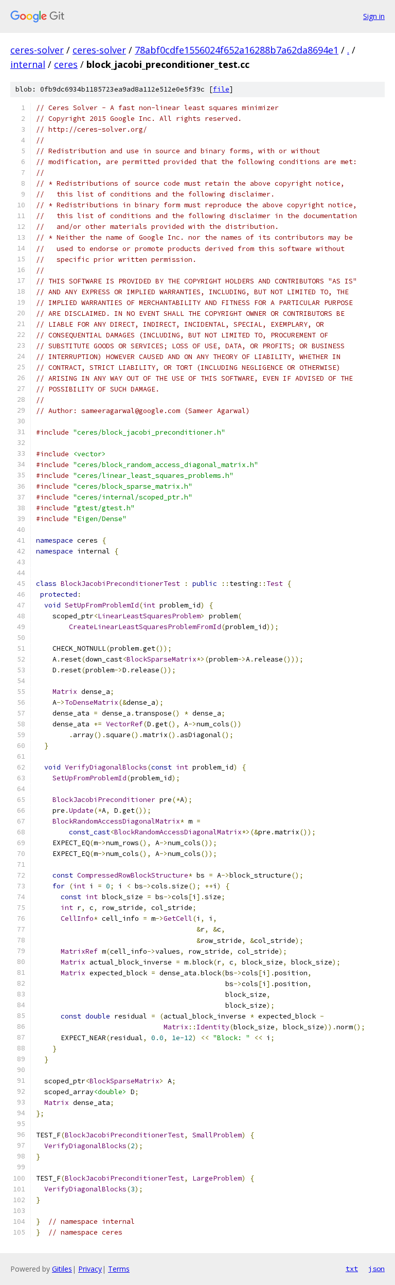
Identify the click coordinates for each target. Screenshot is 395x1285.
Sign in (374, 16)
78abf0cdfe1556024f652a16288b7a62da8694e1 (236, 50)
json (376, 1268)
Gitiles (62, 1269)
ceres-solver (37, 50)
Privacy (90, 1269)
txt (352, 1268)
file (221, 89)
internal (27, 64)
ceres (66, 64)
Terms (119, 1269)
